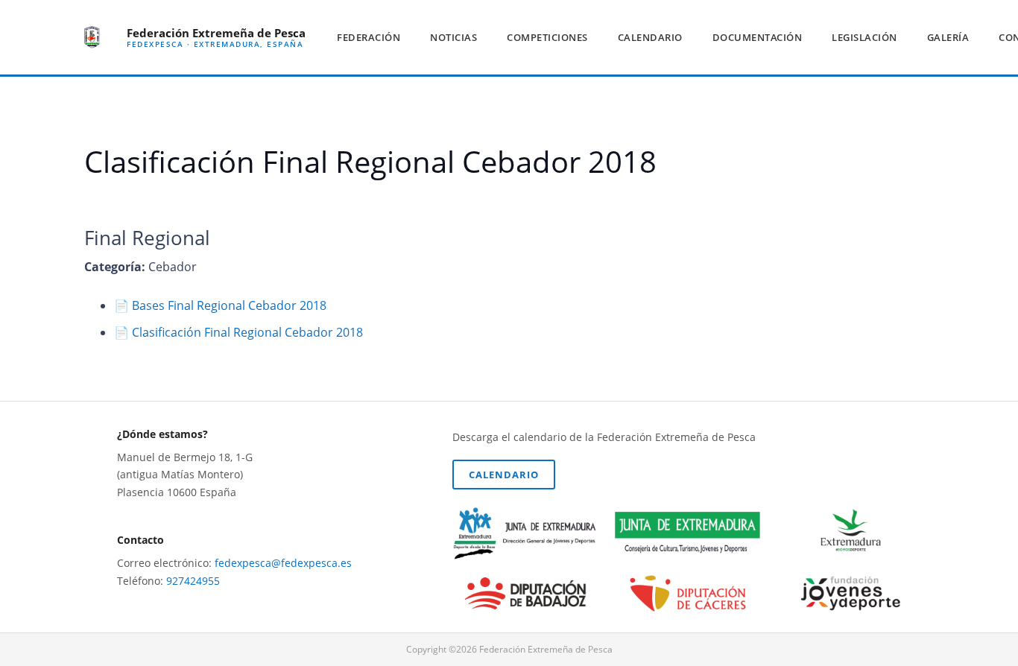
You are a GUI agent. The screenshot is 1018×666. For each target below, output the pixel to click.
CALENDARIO (504, 474)
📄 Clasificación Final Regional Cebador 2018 (238, 332)
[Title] (92, 37)
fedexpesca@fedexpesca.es (283, 563)
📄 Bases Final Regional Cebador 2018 (220, 305)
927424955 (193, 581)
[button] (406, 37)
